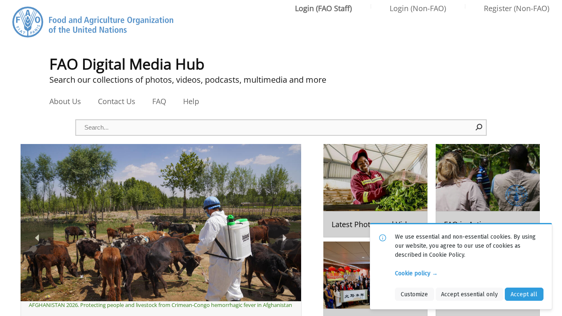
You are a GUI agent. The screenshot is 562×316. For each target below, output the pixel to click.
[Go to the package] (375, 190)
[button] (479, 127)
